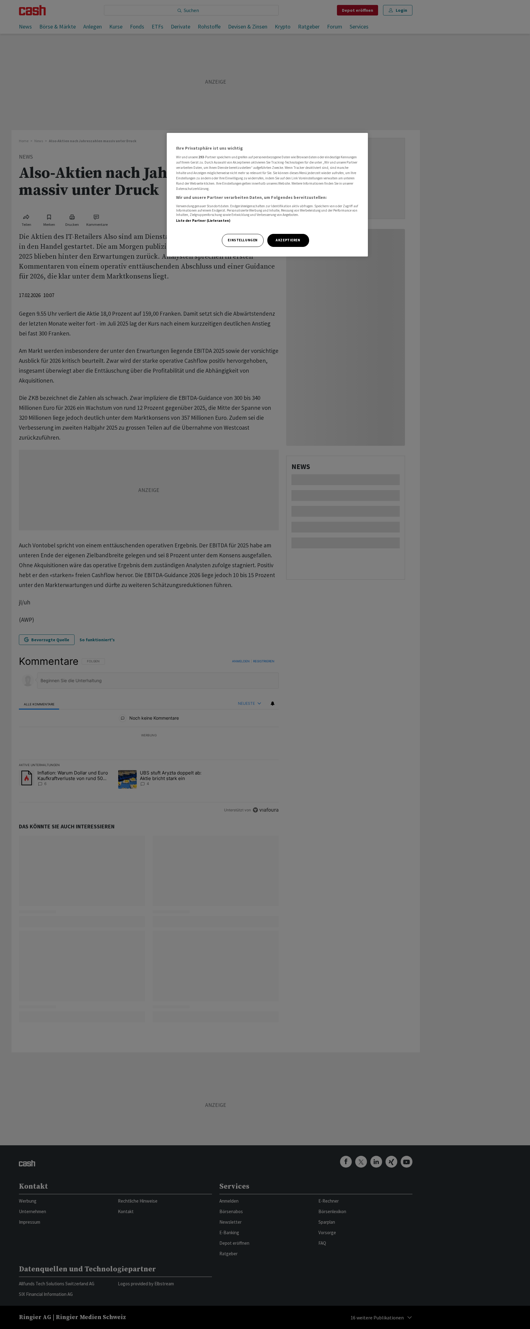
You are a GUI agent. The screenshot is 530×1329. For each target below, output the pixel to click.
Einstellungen (242, 240)
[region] (267, 195)
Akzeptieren (288, 240)
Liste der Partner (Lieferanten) (203, 220)
